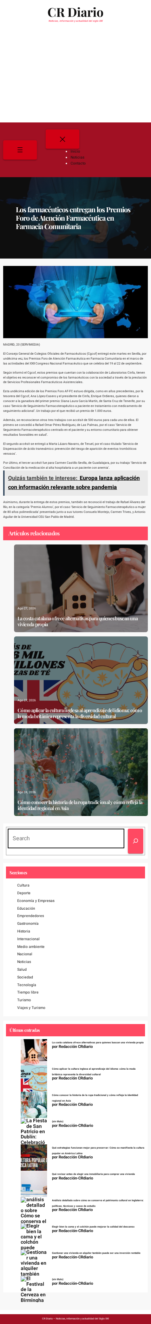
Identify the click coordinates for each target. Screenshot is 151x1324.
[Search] (135, 841)
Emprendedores (30, 915)
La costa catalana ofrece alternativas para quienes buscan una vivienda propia (78, 622)
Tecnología (26, 985)
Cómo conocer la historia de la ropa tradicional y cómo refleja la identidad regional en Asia (80, 805)
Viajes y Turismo (31, 1007)
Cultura (23, 885)
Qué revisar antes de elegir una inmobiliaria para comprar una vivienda (93, 1174)
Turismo (24, 1000)
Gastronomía (28, 923)
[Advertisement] (75, 75)
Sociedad (25, 977)
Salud (22, 969)
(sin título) (58, 1121)
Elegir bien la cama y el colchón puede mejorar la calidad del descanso (93, 1227)
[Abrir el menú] (20, 150)
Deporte (24, 893)
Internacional (28, 939)
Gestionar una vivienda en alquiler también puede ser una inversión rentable (96, 1253)
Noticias (24, 961)
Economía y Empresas (35, 900)
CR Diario (75, 12)
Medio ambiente (31, 946)
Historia (23, 931)
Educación (26, 908)
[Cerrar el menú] (62, 139)
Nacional (24, 954)
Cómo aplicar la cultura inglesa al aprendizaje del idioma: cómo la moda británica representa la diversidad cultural (80, 714)
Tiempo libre (28, 992)
